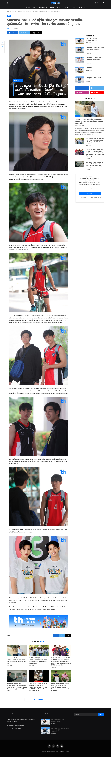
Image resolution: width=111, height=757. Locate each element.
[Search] (103, 3)
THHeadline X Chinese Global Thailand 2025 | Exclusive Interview (94, 59)
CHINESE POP (43, 7)
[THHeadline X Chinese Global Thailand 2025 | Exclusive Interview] (79, 60)
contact (80, 7)
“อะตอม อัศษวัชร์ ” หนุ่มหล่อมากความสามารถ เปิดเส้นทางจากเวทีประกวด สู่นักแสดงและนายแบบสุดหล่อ (16, 660)
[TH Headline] (55, 3)
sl (77, 126)
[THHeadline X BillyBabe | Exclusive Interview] (79, 41)
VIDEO (59, 7)
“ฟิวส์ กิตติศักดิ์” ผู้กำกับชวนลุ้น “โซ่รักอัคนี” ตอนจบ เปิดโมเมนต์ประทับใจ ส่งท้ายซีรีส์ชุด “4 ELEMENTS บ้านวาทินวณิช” (38, 660)
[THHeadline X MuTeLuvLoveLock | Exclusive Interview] (79, 70)
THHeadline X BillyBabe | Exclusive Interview (93, 39)
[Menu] (7, 3)
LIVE (73, 7)
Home (28, 7)
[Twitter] (3, 47)
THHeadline (61, 751)
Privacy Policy (89, 199)
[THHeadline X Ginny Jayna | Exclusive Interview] (79, 79)
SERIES (52, 7)
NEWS (34, 7)
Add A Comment (39, 699)
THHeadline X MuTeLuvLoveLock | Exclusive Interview (94, 69)
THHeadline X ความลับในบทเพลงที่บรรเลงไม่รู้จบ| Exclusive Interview (95, 49)
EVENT (67, 7)
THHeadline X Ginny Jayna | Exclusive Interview (94, 78)
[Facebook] (3, 42)
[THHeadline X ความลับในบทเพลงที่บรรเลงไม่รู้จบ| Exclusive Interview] (79, 50)
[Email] (3, 51)
